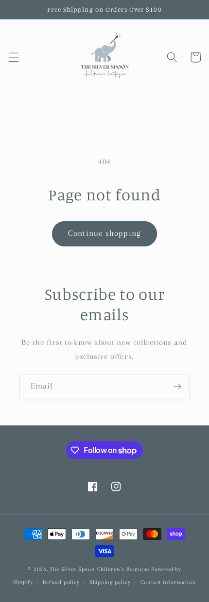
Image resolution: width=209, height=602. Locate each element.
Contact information (168, 582)
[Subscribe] (177, 386)
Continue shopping (104, 233)
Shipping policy (110, 582)
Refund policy (61, 582)
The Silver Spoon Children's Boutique (99, 569)
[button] (13, 57)
